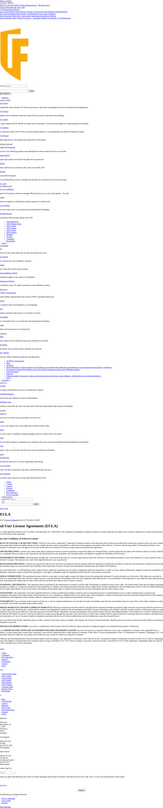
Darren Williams (11, 520)
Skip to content (5, 1)
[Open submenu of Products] (9, 98)
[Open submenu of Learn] (7, 243)
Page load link (5, 807)
